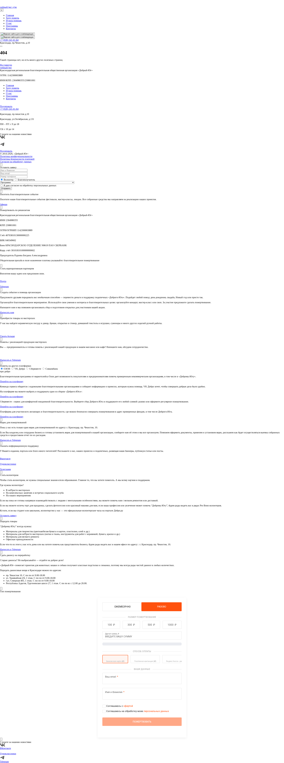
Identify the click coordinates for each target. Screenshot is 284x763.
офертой (128, 706)
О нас (9, 23)
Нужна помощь (13, 20)
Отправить (6, 188)
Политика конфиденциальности (16, 156)
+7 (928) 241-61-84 (9, 40)
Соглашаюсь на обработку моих (137, 711)
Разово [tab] (161, 606)
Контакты (11, 28)
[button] (111, 625)
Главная (10, 15)
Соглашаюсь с (119, 706)
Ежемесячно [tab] (122, 606)
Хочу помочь (12, 18)
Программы (12, 26)
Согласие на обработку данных (16, 161)
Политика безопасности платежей (17, 159)
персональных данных (156, 711)
